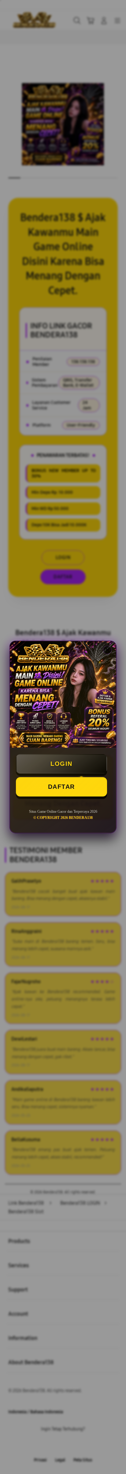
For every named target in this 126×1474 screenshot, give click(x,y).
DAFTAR (61, 786)
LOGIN (61, 763)
